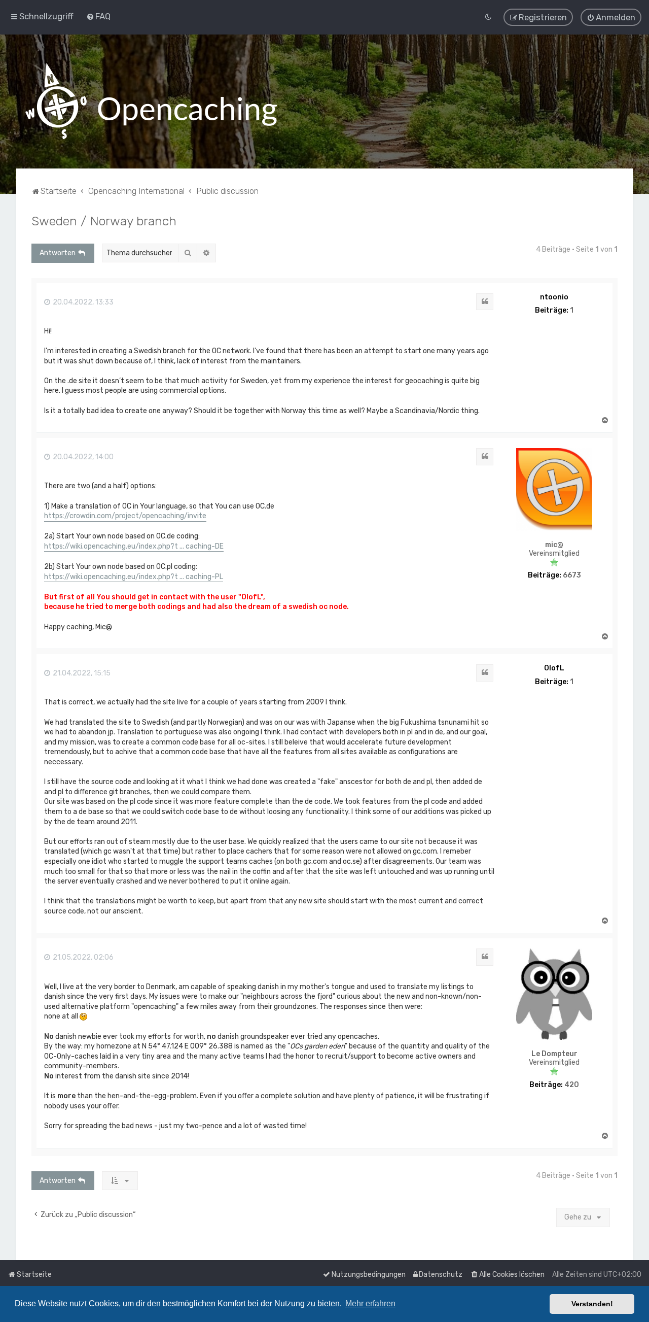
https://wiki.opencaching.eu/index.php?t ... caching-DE (134, 546)
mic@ (554, 545)
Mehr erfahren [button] (370, 1303)
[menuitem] (98, 16)
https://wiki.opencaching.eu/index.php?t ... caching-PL (133, 576)
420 (571, 1085)
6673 (572, 575)
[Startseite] (151, 101)
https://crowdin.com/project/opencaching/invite (125, 516)
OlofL (554, 668)
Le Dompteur (554, 1054)
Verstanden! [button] (592, 1304)
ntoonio (554, 297)
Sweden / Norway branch (103, 220)
